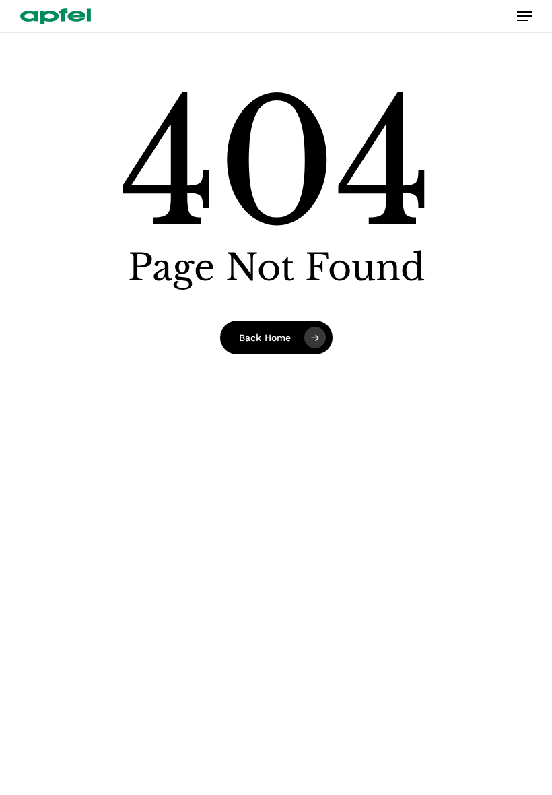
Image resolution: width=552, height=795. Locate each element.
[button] (524, 16)
